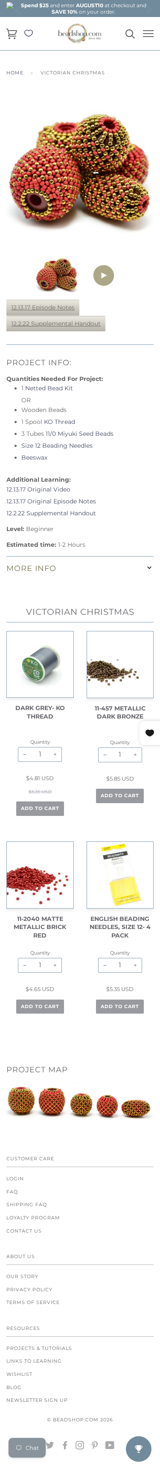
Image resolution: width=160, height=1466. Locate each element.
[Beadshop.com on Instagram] (80, 1447)
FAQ (12, 1192)
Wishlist (19, 1374)
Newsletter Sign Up (37, 1400)
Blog (14, 1387)
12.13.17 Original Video (38, 489)
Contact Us (24, 1231)
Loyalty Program (33, 1218)
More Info (31, 568)
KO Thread (59, 422)
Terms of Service (33, 1302)
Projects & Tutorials (39, 1348)
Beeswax (34, 457)
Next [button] (148, 9)
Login (15, 1179)
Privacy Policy (29, 1290)
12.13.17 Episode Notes (43, 307)
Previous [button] (18, 9)
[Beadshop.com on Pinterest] (94, 1447)
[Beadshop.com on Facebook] (65, 1447)
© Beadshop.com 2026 (80, 1420)
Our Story (22, 1276)
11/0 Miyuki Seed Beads (79, 434)
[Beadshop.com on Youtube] (110, 1447)
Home (14, 73)
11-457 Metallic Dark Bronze (120, 713)
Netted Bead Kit (49, 388)
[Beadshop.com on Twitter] (50, 1447)
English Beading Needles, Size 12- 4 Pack (120, 927)
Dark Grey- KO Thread (40, 712)
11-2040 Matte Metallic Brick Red (40, 927)
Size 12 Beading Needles (57, 445)
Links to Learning (34, 1361)
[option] (83, 8)
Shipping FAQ (26, 1204)
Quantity (40, 742)
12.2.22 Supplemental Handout (56, 323)
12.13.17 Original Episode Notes (51, 501)
